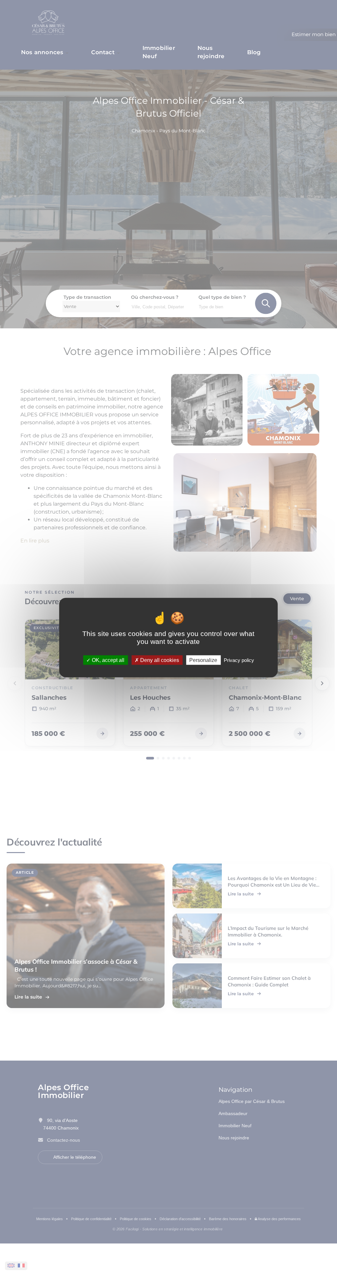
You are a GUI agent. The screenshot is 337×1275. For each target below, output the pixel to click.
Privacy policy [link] (239, 660)
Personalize (203, 660)
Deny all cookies (159, 660)
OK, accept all (107, 660)
